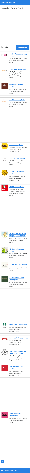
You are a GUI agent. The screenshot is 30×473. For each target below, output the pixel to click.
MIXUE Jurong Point (16, 187)
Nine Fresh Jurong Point (18, 264)
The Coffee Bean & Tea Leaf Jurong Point (17, 352)
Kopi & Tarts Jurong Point (16, 172)
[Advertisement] (15, 26)
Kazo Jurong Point (16, 145)
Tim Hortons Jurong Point (16, 367)
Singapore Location (8, 2)
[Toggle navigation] (26, 2)
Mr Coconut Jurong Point (16, 250)
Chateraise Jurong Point (16, 85)
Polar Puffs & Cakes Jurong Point (16, 279)
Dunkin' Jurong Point (17, 100)
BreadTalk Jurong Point (18, 69)
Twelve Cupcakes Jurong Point (15, 414)
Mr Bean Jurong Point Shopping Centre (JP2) (17, 235)
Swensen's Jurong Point (18, 338)
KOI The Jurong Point (17, 158)
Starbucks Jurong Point (18, 325)
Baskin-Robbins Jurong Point (18, 55)
